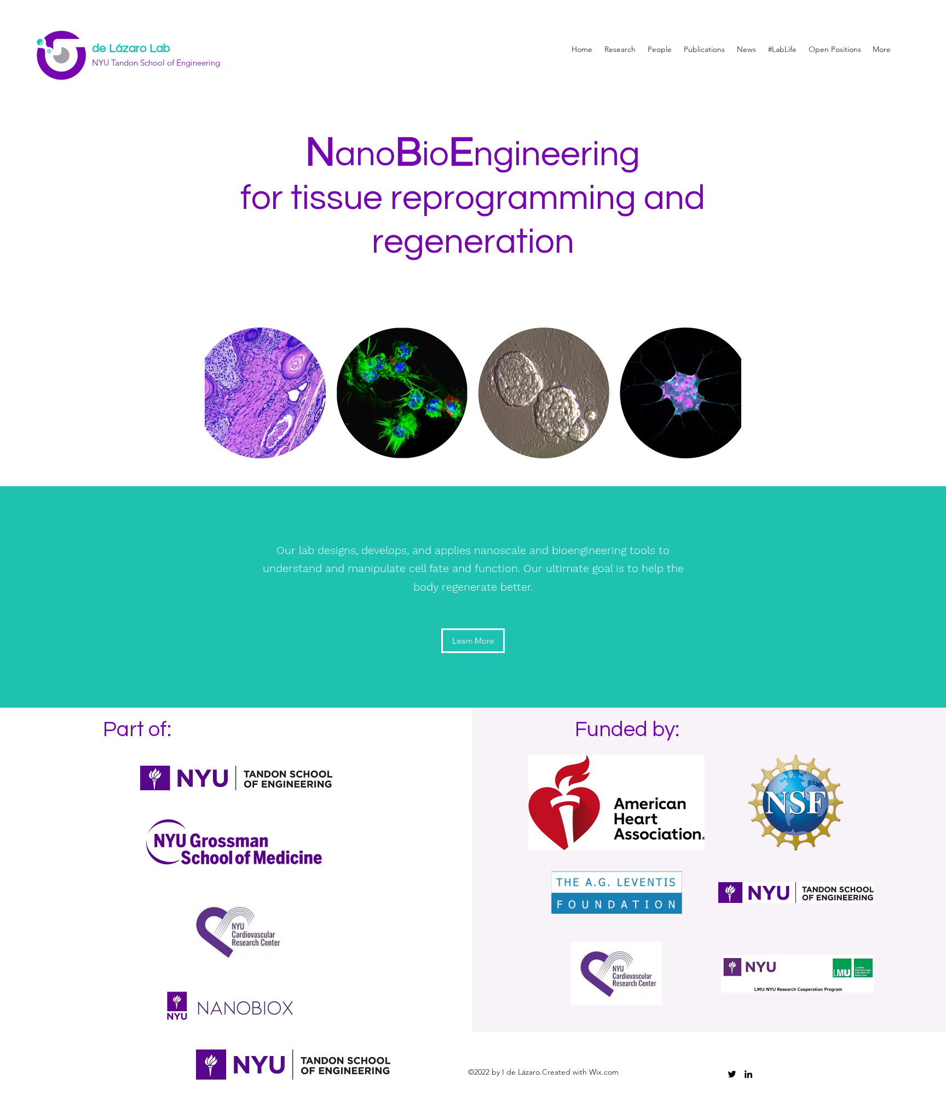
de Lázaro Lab (131, 48)
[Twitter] (731, 1074)
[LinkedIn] (748, 1074)
